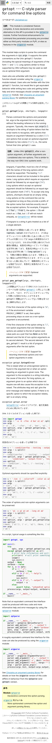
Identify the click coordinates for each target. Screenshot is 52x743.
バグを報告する (42, 738)
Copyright (17, 713)
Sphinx (20, 740)
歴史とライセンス (25, 728)
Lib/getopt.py (21, 20)
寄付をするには (42, 733)
